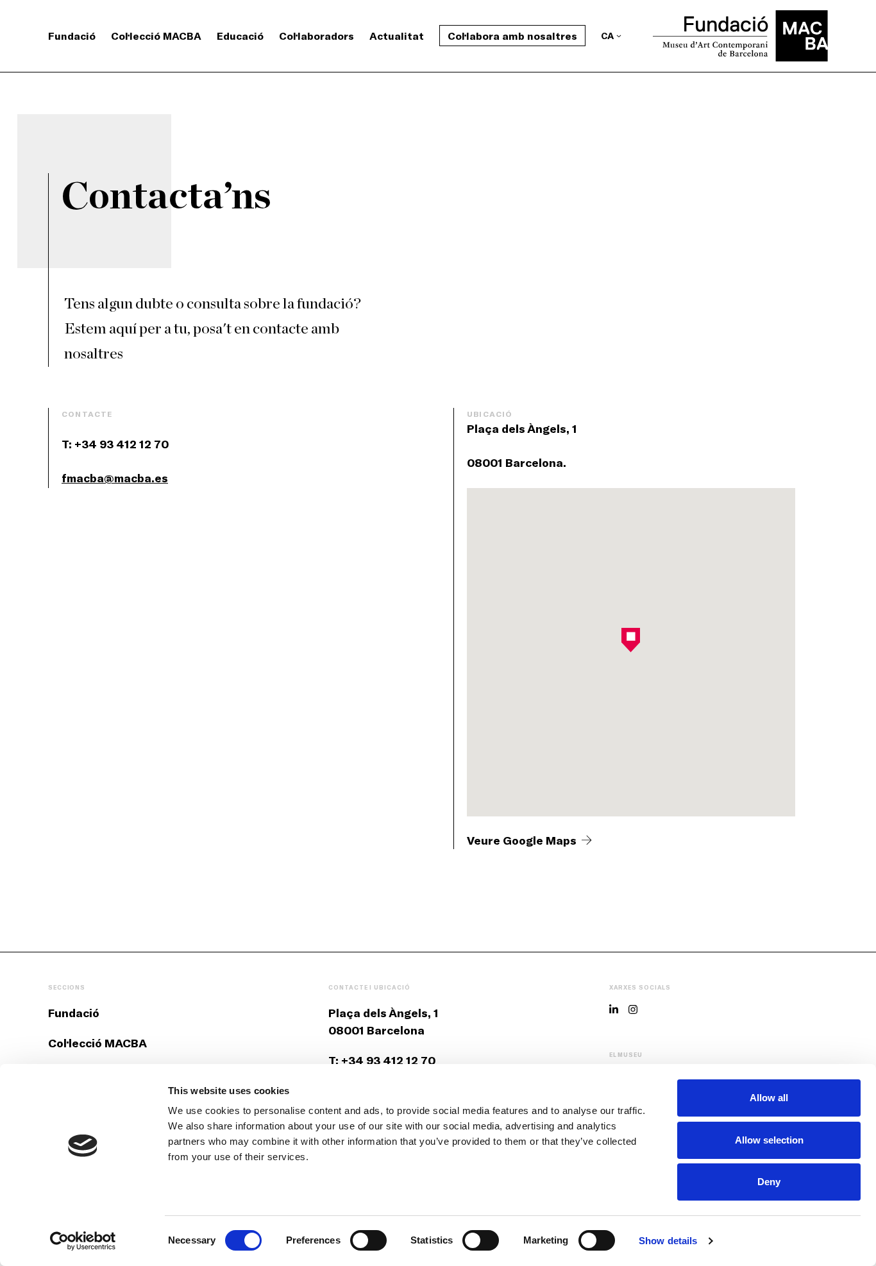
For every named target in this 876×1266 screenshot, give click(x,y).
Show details (668, 1240)
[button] (630, 640)
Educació (240, 36)
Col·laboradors (316, 36)
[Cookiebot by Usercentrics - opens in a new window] (83, 1241)
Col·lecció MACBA (156, 36)
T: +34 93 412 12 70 (381, 1060)
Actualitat (396, 36)
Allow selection (769, 1140)
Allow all (769, 1097)
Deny (768, 1181)
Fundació (72, 36)
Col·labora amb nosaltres (512, 36)
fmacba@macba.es (115, 478)
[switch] (368, 1240)
